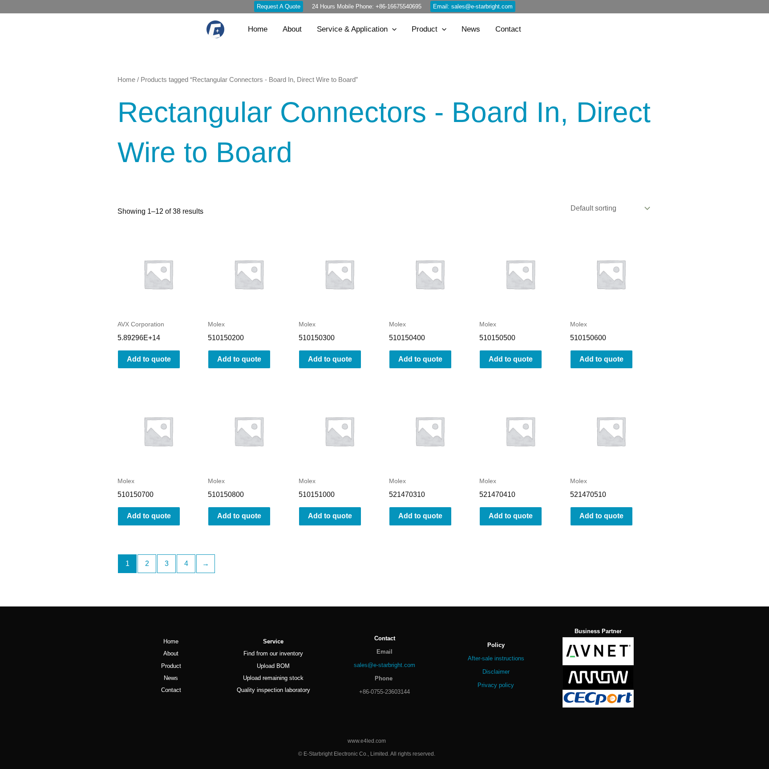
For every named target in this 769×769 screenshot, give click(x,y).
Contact (171, 690)
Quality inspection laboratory (273, 690)
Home (126, 79)
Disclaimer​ (496, 671)
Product (171, 666)
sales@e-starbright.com (384, 665)
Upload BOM (273, 666)
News (171, 678)
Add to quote (149, 359)
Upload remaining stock (273, 678)
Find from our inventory (273, 653)
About (170, 653)
